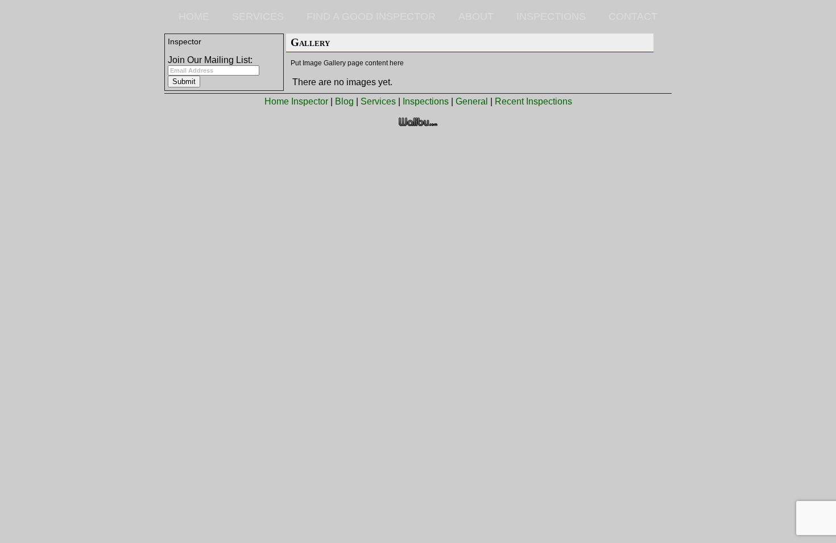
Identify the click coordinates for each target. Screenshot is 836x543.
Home (194, 16)
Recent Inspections (533, 101)
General (472, 101)
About (476, 16)
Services (258, 16)
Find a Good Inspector (371, 16)
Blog (344, 101)
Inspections (551, 16)
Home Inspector (296, 101)
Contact (633, 16)
